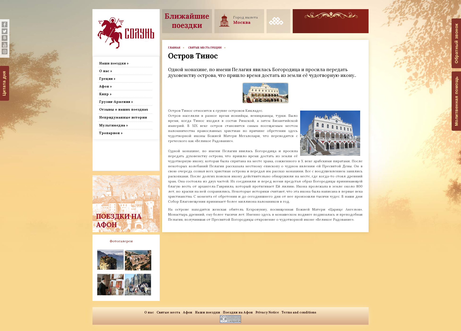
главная (174, 47)
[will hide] (4, 24)
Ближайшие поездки (187, 21)
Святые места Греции (205, 47)
